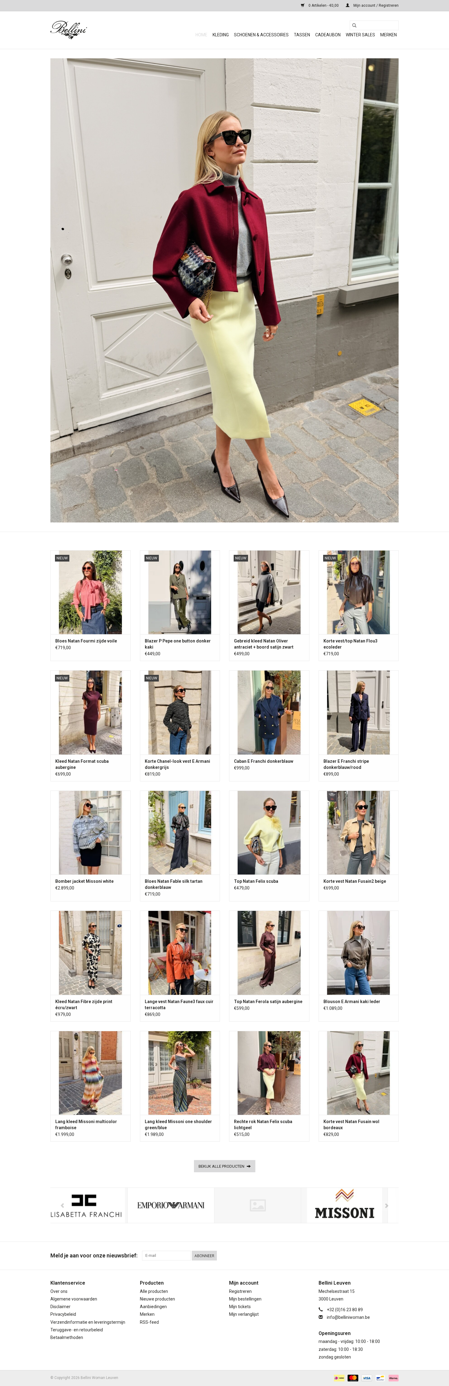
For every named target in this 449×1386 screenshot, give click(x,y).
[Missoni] (267, 1205)
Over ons (59, 1291)
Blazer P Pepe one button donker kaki (178, 643)
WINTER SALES (360, 34)
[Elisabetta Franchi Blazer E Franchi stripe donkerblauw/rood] (359, 712)
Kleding (221, 34)
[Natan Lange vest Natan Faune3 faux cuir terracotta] (180, 953)
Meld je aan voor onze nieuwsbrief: (93, 1255)
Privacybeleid (63, 1314)
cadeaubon (328, 34)
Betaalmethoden (66, 1337)
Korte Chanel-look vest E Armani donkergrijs (177, 764)
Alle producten (154, 1291)
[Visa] (366, 1378)
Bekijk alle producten (222, 1166)
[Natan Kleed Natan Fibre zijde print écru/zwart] (90, 953)
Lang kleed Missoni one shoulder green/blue (178, 1124)
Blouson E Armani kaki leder (351, 1001)
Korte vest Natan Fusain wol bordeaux (351, 1124)
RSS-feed (149, 1322)
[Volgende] (386, 1206)
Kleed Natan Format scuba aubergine (82, 764)
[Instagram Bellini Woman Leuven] (394, 1255)
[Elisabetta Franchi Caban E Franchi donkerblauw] (269, 712)
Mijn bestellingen (245, 1299)
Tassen (302, 34)
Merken (388, 34)
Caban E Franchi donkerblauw (263, 761)
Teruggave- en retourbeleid (76, 1329)
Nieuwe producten (157, 1299)
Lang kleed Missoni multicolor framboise (86, 1124)
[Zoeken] (354, 25)
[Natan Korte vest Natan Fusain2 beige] (359, 833)
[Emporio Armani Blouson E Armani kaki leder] (359, 953)
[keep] (180, 1205)
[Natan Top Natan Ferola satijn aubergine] (269, 953)
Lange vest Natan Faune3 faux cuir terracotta (179, 1004)
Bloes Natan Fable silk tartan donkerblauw (174, 884)
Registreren (240, 1291)
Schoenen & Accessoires (261, 34)
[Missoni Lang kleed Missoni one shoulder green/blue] (180, 1073)
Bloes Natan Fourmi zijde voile (86, 640)
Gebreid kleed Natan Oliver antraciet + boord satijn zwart (264, 643)
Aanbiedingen (153, 1306)
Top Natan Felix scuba (256, 881)
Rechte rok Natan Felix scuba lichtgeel (263, 1124)
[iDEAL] (338, 1378)
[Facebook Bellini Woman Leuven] (383, 1255)
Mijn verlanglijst (244, 1314)
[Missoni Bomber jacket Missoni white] (90, 833)
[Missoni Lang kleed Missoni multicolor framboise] (90, 1073)
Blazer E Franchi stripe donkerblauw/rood (346, 764)
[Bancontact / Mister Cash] (379, 1378)
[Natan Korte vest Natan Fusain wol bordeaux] (359, 1073)
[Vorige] (62, 1206)
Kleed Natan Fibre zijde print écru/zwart (83, 1004)
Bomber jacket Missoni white (84, 881)
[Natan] (354, 1205)
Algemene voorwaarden (73, 1299)
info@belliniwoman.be (348, 1317)
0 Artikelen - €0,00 (324, 5)
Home (201, 34)
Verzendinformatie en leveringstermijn (87, 1322)
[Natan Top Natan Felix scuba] (269, 833)
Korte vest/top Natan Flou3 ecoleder (350, 643)
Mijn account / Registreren (375, 5)
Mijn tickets (240, 1306)
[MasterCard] (352, 1378)
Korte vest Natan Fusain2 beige (354, 881)
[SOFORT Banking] (392, 1378)
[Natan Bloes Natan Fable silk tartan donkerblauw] (180, 833)
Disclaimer (60, 1306)
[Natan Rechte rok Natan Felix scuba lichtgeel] (269, 1073)
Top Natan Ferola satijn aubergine (268, 1001)
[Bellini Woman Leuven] (96, 30)
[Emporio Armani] (94, 1205)
